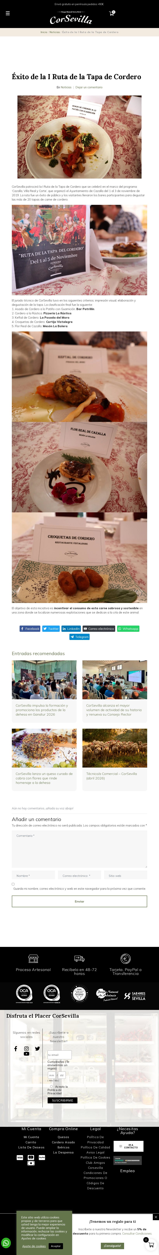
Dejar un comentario (89, 87)
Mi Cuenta (31, 1137)
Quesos (63, 1137)
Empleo (127, 1170)
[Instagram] (26, 1048)
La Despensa (63, 1152)
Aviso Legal (95, 1152)
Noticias (55, 32)
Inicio (44, 32)
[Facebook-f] (15, 1048)
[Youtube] (26, 1053)
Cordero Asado (63, 1142)
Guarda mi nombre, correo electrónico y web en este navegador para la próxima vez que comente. (79, 888)
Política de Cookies (96, 1157)
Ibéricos (63, 1147)
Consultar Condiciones (137, 1233)
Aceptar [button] (56, 1246)
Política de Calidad (95, 1147)
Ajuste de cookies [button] (34, 1246)
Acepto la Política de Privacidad (58, 1090)
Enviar (79, 901)
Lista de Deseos (31, 1147)
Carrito (31, 1142)
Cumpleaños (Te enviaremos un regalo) (58, 1065)
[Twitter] (37, 1048)
